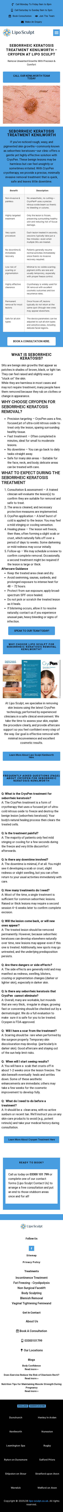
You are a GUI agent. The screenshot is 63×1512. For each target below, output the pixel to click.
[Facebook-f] (31, 1248)
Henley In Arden (47, 1417)
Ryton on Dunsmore (15, 1459)
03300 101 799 (39, 1174)
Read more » (31, 1369)
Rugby (47, 1445)
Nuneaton (47, 1431)
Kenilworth (16, 1431)
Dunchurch (15, 1417)
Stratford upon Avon (47, 1473)
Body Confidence (31, 1365)
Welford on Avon (47, 1487)
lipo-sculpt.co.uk (38, 1500)
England (22, 1406)
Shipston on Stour (15, 1473)
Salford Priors (47, 1459)
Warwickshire (37, 1406)
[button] (56, 32)
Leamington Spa (15, 1445)
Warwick (16, 1487)
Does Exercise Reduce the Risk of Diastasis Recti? (31, 1375)
